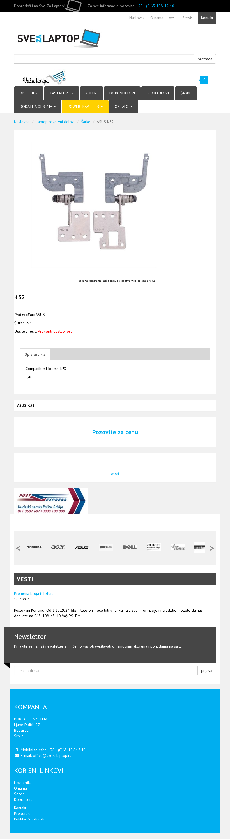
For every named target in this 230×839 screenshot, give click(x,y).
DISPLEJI (27, 93)
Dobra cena (23, 799)
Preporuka (22, 813)
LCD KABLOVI (158, 93)
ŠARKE (186, 93)
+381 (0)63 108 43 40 (155, 5)
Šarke (85, 121)
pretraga (205, 58)
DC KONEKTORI (122, 93)
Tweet (114, 473)
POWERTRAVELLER (84, 106)
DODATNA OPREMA (36, 106)
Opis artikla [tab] (35, 354)
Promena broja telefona (34, 593)
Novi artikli (23, 782)
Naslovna (21, 121)
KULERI (92, 93)
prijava (206, 670)
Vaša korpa (44, 77)
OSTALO (122, 106)
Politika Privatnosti (29, 819)
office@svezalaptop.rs (52, 755)
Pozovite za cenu (115, 432)
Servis (19, 793)
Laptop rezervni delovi (55, 121)
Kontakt (20, 807)
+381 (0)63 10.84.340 (67, 749)
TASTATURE (60, 93)
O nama (20, 788)
